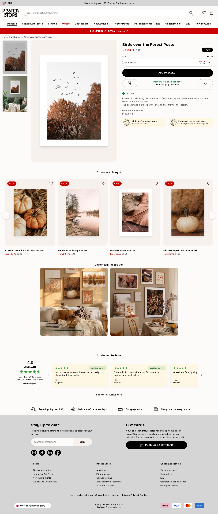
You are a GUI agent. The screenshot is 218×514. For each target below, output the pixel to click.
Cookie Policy (102, 495)
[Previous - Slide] (6, 215)
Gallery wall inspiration (45, 481)
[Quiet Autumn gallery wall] (74, 302)
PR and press (103, 474)
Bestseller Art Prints (43, 474)
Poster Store (116, 504)
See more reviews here (109, 394)
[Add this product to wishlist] (205, 83)
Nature (16, 37)
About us (101, 470)
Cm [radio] (207, 56)
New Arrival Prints (42, 477)
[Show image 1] (15, 57)
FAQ (162, 477)
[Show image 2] (15, 94)
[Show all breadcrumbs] (6, 37)
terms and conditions (81, 495)
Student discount (105, 485)
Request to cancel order (173, 481)
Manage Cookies (169, 485)
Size (124, 56)
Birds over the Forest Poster (38, 37)
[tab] (204, 13)
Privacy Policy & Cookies (135, 495)
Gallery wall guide (42, 470)
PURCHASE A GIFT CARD (159, 445)
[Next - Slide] (212, 215)
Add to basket (167, 72)
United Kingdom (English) (32, 505)
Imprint (116, 495)
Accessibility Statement (109, 481)
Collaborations (104, 477)
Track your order (169, 470)
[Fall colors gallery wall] (144, 302)
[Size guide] (129, 83)
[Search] (191, 13)
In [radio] (212, 56)
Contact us (166, 474)
